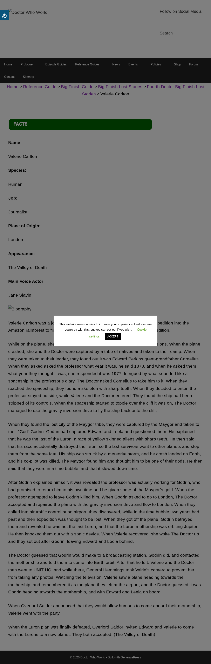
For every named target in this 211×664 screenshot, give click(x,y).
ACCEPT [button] (112, 336)
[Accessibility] (4, 15)
